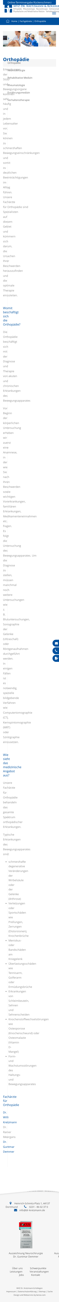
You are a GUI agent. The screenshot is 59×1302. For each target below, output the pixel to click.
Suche (50, 1291)
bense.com (41, 1295)
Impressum (11, 1291)
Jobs (21, 1275)
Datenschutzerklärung (27, 1291)
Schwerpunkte (38, 1268)
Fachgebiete (26, 21)
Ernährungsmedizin (19, 92)
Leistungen (16, 1271)
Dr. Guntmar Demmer (8, 1146)
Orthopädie (40, 21)
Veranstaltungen (39, 1271)
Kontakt (35, 1275)
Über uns (17, 1268)
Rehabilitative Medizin (20, 77)
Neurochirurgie (16, 70)
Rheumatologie (16, 85)
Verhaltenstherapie (19, 100)
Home (14, 21)
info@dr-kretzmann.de (32, 1210)
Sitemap (42, 1291)
